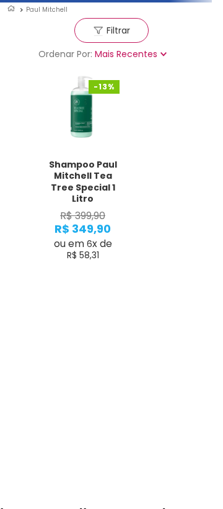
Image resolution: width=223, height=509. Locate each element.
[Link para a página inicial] (11, 9)
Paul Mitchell (47, 9)
